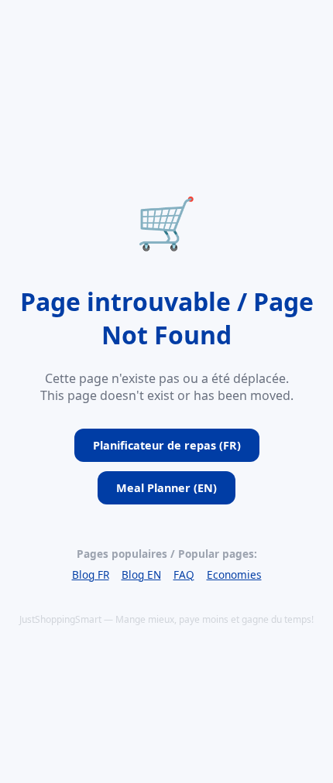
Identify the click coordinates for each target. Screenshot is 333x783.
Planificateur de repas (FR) (167, 445)
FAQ (183, 574)
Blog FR (90, 574)
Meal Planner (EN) (166, 487)
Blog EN (141, 574)
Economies (234, 574)
